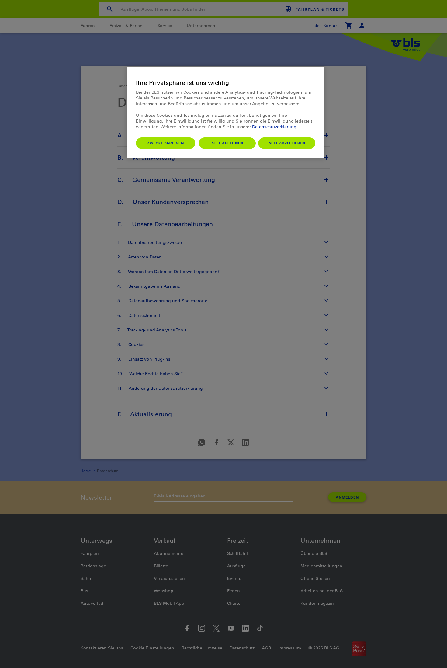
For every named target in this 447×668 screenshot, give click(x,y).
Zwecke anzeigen (165, 142)
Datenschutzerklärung (274, 127)
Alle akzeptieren (287, 142)
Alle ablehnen (227, 142)
